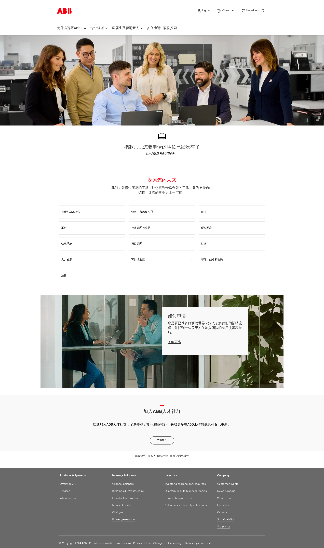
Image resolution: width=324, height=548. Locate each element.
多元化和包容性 (179, 456)
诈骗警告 (140, 456)
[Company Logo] (64, 10)
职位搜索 (88, 14)
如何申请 (172, 6)
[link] (73, 475)
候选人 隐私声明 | (158, 456)
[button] (204, 11)
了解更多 (174, 342)
